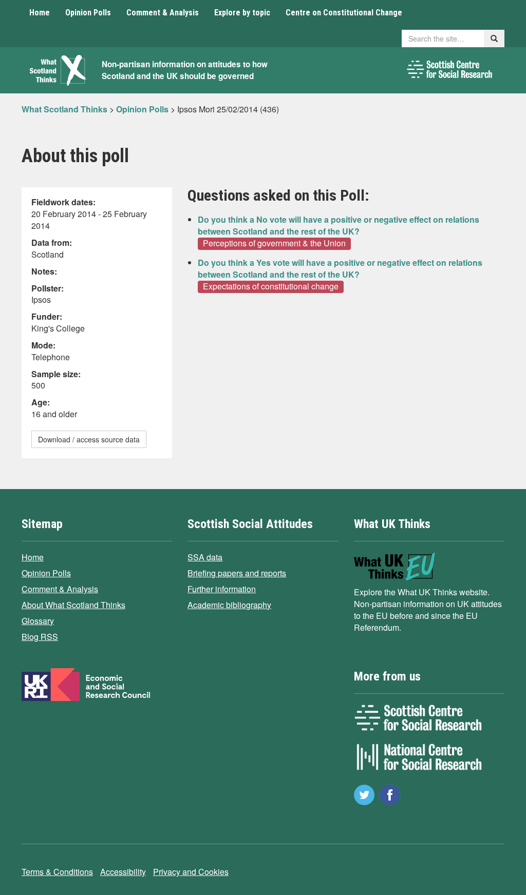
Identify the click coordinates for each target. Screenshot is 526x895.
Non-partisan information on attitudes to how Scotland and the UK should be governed (185, 70)
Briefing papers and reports (236, 573)
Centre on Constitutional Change (344, 12)
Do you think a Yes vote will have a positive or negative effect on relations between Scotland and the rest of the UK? (340, 268)
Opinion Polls (88, 12)
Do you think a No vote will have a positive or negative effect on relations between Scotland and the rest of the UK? (338, 225)
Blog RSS (40, 637)
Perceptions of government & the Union (274, 243)
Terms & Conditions (57, 872)
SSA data (204, 557)
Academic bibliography (229, 605)
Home (39, 12)
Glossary (38, 621)
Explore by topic (242, 12)
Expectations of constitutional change (271, 286)
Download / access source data (89, 439)
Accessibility (123, 872)
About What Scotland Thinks (73, 605)
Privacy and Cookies (191, 872)
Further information (221, 589)
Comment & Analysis (162, 12)
